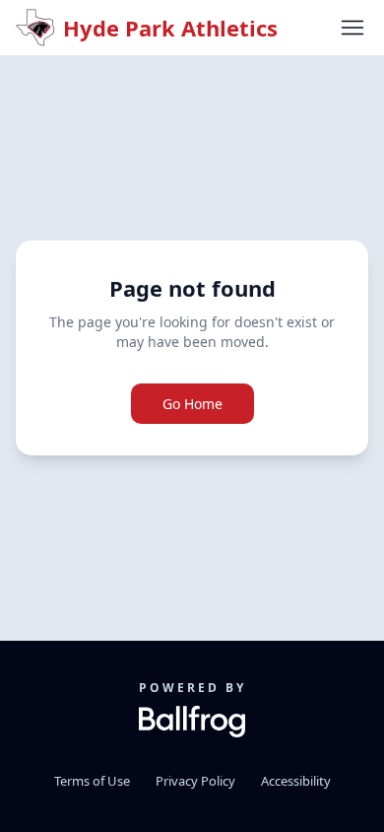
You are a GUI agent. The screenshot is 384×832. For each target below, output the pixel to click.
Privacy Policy (195, 781)
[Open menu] (352, 27)
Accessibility (296, 781)
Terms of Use (92, 781)
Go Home (192, 403)
